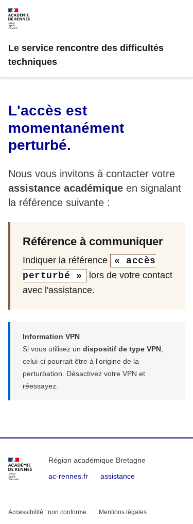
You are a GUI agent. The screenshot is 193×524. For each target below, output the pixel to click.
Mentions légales (123, 512)
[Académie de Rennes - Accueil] (20, 469)
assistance (117, 476)
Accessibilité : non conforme (47, 512)
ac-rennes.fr (68, 476)
